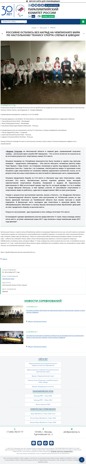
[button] (83, 42)
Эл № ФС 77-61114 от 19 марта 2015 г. (62, 451)
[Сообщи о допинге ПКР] (48, 16)
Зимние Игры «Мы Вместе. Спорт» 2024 (43, 422)
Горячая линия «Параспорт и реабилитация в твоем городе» (43, 381)
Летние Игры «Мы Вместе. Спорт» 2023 (43, 418)
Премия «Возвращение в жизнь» (43, 386)
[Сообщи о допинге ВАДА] (39, 16)
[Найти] (25, 24)
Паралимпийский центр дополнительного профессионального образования (43, 364)
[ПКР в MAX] (45, 443)
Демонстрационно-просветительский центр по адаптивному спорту (43, 371)
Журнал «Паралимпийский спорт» (43, 376)
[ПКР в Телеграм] (51, 443)
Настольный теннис (40, 321)
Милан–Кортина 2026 (43, 404)
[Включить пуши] (81, 459)
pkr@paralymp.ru (72, 432)
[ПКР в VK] (33, 443)
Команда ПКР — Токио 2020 (43, 396)
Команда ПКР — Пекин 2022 (43, 400)
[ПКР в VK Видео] (39, 443)
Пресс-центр (43, 27)
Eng (33, 16)
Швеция (4, 259)
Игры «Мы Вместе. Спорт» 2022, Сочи (43, 414)
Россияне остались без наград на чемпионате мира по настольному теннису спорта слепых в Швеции (55, 311)
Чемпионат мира (8, 279)
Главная (34, 27)
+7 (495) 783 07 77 (14, 432)
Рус (30, 16)
